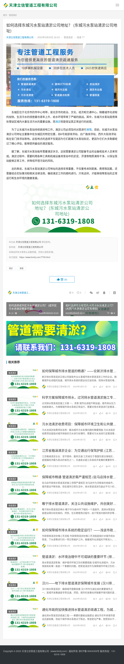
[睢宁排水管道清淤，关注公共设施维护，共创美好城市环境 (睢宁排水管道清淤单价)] (23, 511)
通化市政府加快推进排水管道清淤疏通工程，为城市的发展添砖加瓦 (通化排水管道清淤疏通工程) (79, 609)
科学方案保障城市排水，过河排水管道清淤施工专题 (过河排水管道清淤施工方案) (79, 397)
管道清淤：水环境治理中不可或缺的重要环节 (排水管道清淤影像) (78, 556)
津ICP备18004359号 (89, 651)
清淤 (58, 121)
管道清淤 (68, 37)
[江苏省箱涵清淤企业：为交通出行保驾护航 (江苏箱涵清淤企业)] (23, 458)
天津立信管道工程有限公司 (19, 37)
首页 (5, 15)
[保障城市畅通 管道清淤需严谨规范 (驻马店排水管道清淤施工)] (23, 485)
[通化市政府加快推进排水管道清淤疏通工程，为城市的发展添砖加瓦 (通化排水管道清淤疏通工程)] (23, 617)
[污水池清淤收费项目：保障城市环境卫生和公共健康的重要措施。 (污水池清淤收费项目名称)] (23, 432)
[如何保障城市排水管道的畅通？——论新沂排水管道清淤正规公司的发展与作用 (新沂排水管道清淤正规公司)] (23, 378)
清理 (89, 129)
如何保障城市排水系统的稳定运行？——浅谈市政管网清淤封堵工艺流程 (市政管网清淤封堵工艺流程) (79, 530)
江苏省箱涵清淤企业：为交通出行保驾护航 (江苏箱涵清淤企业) (78, 450)
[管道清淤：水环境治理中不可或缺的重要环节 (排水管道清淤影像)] (23, 564)
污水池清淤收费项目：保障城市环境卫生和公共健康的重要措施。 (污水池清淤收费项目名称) (79, 424)
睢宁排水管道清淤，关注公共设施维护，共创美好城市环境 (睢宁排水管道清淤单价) (79, 503)
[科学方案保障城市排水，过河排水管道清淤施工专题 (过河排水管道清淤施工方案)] (23, 405)
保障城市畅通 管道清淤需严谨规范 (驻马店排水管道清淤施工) (79, 477)
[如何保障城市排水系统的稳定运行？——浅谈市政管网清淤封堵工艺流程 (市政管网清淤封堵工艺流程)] (23, 538)
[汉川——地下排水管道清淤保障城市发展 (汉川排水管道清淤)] (23, 591)
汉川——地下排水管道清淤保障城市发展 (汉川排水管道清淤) (78, 583)
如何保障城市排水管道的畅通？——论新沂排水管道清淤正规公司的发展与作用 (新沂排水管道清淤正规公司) (79, 371)
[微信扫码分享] (91, 292)
